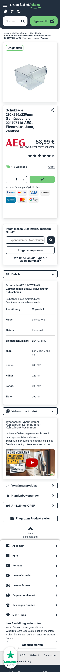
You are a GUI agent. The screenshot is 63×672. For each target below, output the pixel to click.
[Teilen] (52, 110)
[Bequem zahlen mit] (56, 595)
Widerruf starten (32, 645)
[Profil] (18, 11)
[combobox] (11, 21)
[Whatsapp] (5, 10)
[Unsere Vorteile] (56, 575)
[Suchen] (23, 21)
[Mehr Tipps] (56, 615)
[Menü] (5, 6)
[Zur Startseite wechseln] (25, 6)
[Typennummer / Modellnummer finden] (51, 240)
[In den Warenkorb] (42, 179)
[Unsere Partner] (56, 585)
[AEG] (11, 142)
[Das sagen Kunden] (56, 605)
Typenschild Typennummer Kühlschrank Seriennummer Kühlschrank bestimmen (23, 424)
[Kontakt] (56, 565)
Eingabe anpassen (30, 250)
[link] (30, 518)
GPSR (51, 167)
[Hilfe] (56, 555)
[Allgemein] (56, 545)
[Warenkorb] (12, 11)
